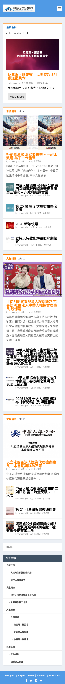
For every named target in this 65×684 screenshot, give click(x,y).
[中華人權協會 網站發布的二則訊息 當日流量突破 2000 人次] (10, 490)
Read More (17, 96)
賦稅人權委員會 (18, 579)
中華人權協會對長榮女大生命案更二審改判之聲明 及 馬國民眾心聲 (31, 381)
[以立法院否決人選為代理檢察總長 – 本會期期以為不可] (32, 440)
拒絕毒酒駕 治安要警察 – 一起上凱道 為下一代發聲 (31, 156)
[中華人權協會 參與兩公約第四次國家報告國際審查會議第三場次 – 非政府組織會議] (10, 187)
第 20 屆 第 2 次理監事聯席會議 (36, 208)
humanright (15, 83)
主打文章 (38, 83)
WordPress (54, 675)
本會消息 (37, 161)
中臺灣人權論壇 (21, 639)
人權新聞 (37, 312)
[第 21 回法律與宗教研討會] (10, 511)
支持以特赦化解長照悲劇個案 (36, 240)
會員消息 (37, 469)
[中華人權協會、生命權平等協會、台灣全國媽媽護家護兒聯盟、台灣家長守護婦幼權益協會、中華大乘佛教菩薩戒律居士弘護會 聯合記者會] (10, 351)
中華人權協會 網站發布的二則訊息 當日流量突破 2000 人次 (32, 492)
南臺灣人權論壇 (21, 624)
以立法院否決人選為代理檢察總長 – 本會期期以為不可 (31, 464)
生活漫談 (15, 654)
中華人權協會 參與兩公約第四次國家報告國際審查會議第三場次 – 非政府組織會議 (32, 188)
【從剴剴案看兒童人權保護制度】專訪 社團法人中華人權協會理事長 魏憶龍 (32, 305)
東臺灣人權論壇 (21, 631)
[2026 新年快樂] (10, 225)
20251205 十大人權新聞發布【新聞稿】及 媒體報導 (35, 400)
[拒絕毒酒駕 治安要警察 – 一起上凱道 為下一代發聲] (32, 132)
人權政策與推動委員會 (21, 572)
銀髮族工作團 (17, 661)
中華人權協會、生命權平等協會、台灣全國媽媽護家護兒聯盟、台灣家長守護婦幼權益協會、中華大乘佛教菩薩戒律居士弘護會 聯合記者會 (32, 357)
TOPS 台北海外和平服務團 (23, 594)
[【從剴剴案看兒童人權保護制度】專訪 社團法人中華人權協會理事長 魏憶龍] (32, 279)
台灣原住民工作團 (19, 602)
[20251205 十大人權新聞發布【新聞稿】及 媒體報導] (10, 400)
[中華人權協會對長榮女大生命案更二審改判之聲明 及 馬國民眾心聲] (10, 379)
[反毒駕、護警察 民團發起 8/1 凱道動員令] (32, 54)
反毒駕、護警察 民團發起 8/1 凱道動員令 (32, 76)
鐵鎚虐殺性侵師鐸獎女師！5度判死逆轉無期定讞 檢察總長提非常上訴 (31, 527)
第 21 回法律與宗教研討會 (35, 509)
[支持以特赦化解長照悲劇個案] (10, 239)
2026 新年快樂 (26, 223)
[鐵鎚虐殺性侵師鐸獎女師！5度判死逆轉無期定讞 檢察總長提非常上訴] (10, 525)
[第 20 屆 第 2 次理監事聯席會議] (10, 208)
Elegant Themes (26, 675)
